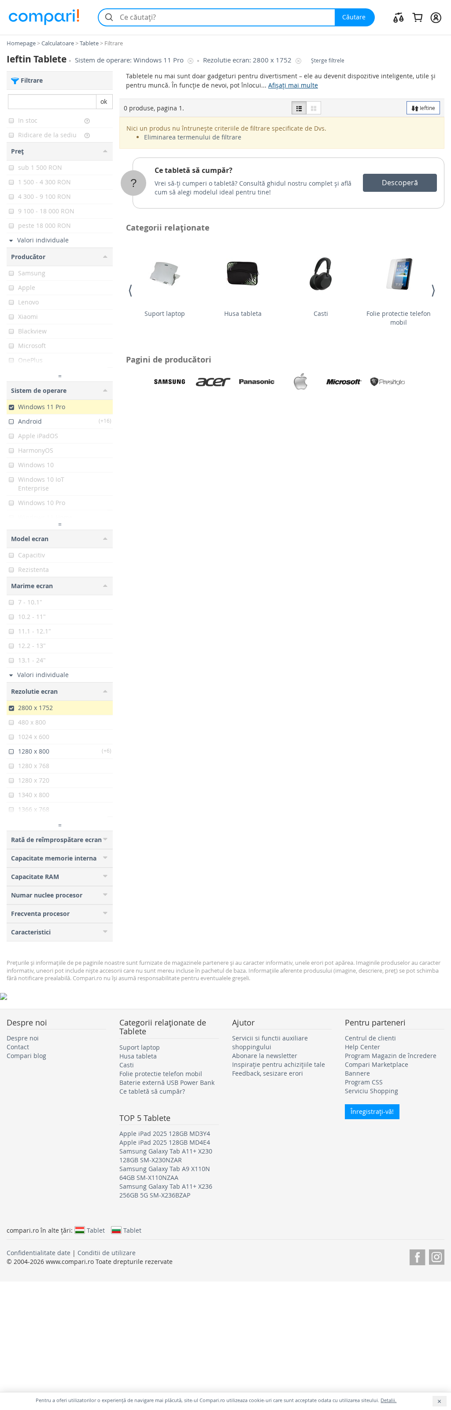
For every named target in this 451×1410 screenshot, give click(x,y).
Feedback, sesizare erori (267, 1073)
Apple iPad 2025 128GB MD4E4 (164, 1142)
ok (103, 101)
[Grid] (313, 107)
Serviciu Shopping (371, 1091)
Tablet (96, 1230)
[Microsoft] (344, 382)
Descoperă (400, 182)
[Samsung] (169, 382)
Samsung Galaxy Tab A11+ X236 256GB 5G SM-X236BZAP (165, 1190)
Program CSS (364, 1082)
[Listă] (299, 107)
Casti (321, 313)
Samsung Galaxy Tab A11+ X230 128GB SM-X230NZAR (165, 1155)
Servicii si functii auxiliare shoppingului (270, 1042)
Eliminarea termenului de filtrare (192, 137)
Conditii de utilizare (107, 1253)
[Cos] (417, 17)
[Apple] (300, 382)
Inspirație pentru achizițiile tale (278, 1064)
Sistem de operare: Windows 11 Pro (130, 60)
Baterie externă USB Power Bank (166, 1082)
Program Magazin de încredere (390, 1055)
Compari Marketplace (376, 1064)
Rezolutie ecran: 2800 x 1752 (248, 60)
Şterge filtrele (327, 60)
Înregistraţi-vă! (372, 1111)
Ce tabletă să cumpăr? (194, 170)
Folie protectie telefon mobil (398, 317)
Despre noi (23, 1038)
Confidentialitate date (38, 1253)
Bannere (357, 1073)
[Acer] (213, 382)
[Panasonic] (256, 382)
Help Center (362, 1047)
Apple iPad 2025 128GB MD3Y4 (164, 1133)
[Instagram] (436, 1255)
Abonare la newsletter (264, 1055)
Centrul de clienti (370, 1038)
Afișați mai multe (293, 85)
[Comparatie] (398, 17)
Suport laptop (164, 313)
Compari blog (26, 1055)
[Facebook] (417, 1255)
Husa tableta (243, 313)
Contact (18, 1047)
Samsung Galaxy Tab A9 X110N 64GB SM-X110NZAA (164, 1173)
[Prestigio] (387, 382)
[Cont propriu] (436, 17)
